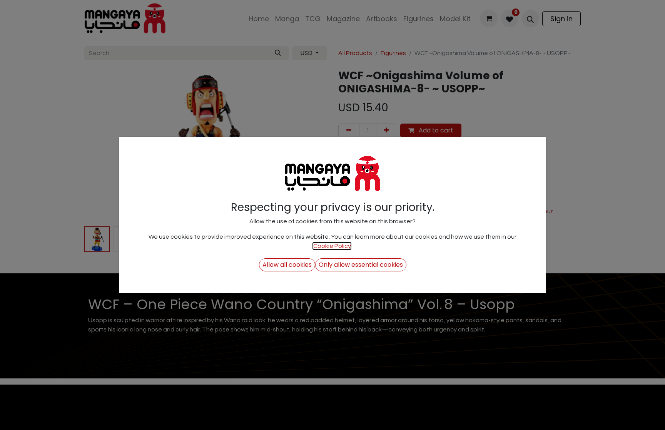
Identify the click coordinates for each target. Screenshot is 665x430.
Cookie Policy (332, 246)
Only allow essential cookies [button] (361, 264)
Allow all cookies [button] (287, 264)
